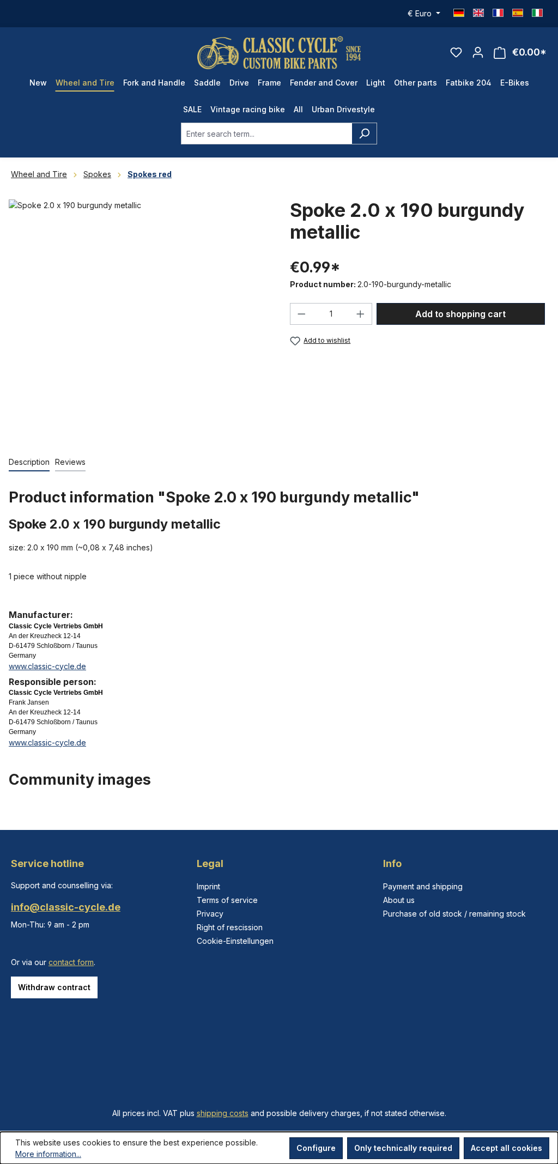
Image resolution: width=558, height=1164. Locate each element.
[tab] (29, 462)
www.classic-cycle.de (47, 666)
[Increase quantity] (360, 314)
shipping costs (222, 1113)
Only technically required (403, 1148)
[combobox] (266, 133)
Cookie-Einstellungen (235, 940)
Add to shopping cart (460, 313)
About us (399, 900)
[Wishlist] (456, 52)
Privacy (210, 913)
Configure (316, 1148)
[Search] (364, 133)
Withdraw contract (54, 987)
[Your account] (477, 52)
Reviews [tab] (70, 461)
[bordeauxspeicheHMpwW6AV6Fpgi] (138, 316)
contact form (71, 962)
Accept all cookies (506, 1148)
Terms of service (227, 900)
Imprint (208, 886)
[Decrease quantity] (301, 314)
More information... (48, 1154)
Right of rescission (230, 927)
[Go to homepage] (279, 52)
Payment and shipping (423, 886)
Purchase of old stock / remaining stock (454, 913)
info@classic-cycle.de (65, 907)
